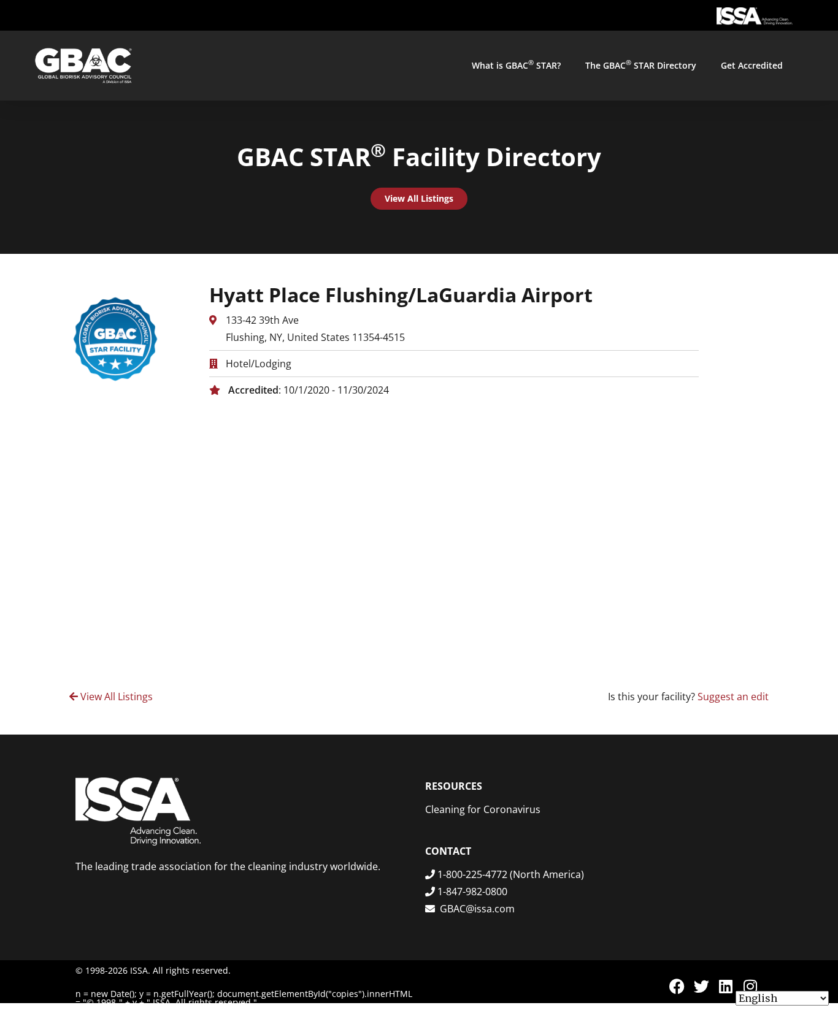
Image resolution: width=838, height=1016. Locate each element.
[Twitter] (701, 986)
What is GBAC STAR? (516, 64)
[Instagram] (750, 986)
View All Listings (115, 696)
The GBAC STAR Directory (640, 64)
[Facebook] (676, 986)
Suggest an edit (733, 696)
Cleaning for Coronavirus (482, 809)
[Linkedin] (725, 986)
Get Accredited (752, 65)
